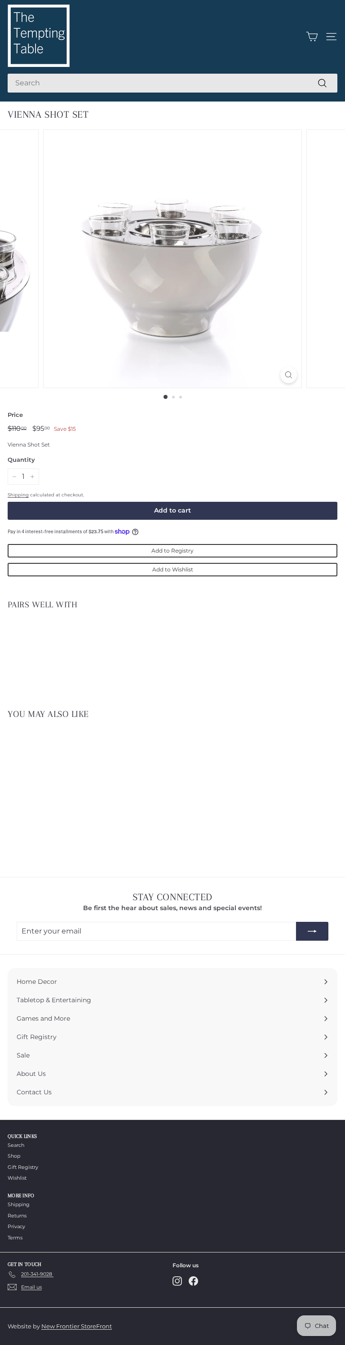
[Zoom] (288, 375)
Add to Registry (172, 550)
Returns (17, 1215)
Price (15, 414)
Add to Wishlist (172, 569)
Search (16, 1145)
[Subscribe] (312, 931)
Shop (14, 1156)
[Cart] (312, 36)
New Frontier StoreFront (76, 1326)
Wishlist (17, 1178)
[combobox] (172, 83)
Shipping (18, 495)
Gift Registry (23, 1167)
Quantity (21, 459)
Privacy (16, 1226)
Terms (15, 1237)
